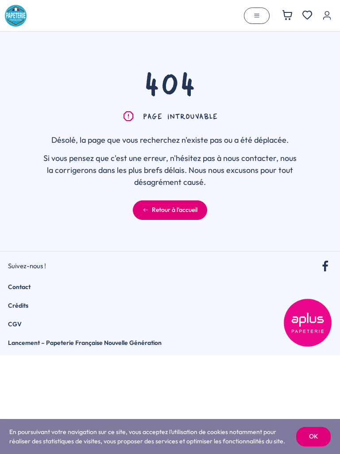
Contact (19, 287)
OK (313, 436)
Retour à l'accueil (174, 210)
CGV (15, 324)
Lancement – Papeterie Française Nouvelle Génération (85, 343)
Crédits (18, 305)
